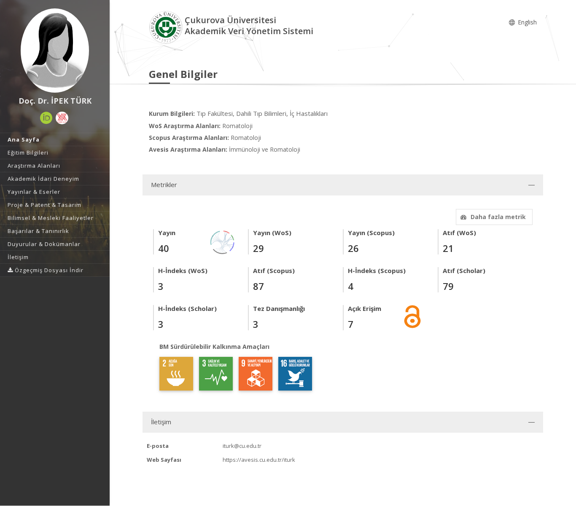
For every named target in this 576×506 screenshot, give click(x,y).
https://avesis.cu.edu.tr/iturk (259, 459)
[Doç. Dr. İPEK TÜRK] (55, 50)
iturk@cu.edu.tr (242, 446)
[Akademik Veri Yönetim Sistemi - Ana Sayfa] (167, 27)
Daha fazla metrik (498, 217)
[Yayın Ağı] (222, 242)
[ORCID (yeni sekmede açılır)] (46, 118)
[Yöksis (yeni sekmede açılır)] (62, 118)
